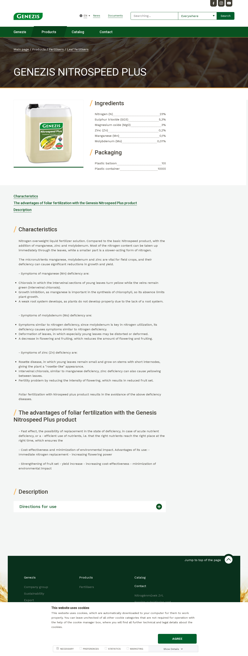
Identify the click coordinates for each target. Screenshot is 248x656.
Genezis (20, 32)
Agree (177, 639)
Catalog (78, 32)
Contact (106, 32)
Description (23, 210)
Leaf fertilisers (78, 49)
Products (49, 32)
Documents (115, 15)
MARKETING (136, 648)
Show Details (171, 649)
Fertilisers (56, 49)
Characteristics (26, 196)
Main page (21, 49)
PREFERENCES (91, 648)
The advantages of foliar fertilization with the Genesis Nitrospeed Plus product (75, 203)
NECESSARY (67, 648)
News (96, 15)
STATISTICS (114, 648)
